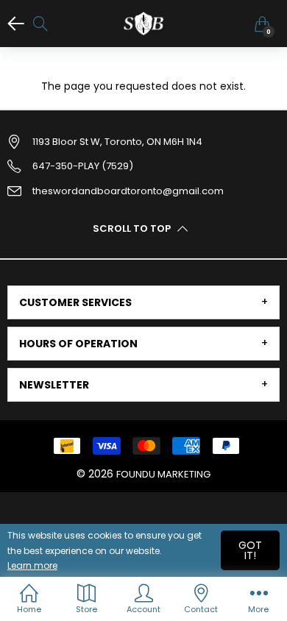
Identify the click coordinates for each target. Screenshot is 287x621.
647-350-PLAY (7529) (82, 166)
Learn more (32, 565)
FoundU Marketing (163, 474)
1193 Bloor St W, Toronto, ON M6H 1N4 (117, 142)
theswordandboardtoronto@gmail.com (128, 191)
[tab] (143, 302)
